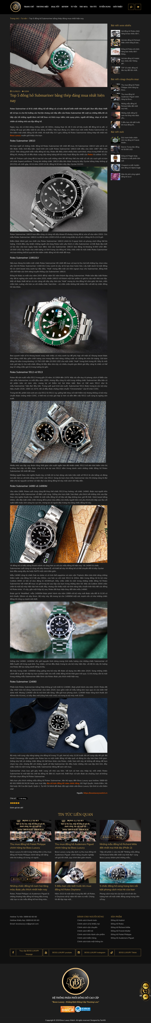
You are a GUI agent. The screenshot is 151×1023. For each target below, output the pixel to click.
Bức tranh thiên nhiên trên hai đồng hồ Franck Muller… (130, 140)
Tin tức (93, 7)
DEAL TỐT (55, 7)
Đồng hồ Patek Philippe (121, 934)
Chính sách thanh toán (87, 920)
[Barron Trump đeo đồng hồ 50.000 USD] (115, 149)
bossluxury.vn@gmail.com (27, 924)
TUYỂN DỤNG (105, 7)
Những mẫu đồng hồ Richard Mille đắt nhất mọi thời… (129, 106)
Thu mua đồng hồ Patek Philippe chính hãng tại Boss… (130, 87)
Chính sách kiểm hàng (86, 938)
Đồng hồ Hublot (118, 920)
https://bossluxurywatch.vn (95, 793)
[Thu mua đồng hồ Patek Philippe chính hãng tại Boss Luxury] (115, 87)
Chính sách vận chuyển (87, 927)
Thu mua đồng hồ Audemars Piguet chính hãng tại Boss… (130, 96)
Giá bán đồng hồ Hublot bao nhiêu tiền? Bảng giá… (130, 60)
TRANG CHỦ (29, 7)
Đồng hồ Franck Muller (120, 931)
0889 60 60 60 (30, 916)
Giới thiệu (118, 7)
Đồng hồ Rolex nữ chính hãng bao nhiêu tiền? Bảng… (130, 51)
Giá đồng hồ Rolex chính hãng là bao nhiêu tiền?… (130, 32)
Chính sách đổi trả (85, 931)
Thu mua (84, 7)
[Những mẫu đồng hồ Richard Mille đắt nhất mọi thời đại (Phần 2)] (115, 106)
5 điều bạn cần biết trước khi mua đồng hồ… (130, 123)
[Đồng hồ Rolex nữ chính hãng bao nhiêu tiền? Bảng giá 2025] (115, 51)
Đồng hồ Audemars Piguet (122, 938)
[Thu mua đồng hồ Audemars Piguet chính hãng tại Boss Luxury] (115, 97)
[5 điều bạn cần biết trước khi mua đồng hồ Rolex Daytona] (115, 124)
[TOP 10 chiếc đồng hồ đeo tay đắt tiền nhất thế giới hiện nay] (115, 70)
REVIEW (65, 7)
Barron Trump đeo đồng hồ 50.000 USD (130, 148)
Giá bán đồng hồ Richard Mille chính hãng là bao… (130, 41)
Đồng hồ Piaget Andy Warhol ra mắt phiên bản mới (130, 158)
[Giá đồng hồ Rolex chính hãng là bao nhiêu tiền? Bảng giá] (115, 33)
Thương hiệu (42, 7)
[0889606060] (146, 986)
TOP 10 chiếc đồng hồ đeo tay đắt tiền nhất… (129, 69)
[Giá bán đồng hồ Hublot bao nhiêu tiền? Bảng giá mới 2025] (115, 61)
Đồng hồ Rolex (117, 924)
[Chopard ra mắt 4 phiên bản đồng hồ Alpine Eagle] (115, 167)
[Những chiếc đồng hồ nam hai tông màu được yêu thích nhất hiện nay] (115, 115)
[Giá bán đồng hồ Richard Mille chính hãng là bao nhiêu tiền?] (115, 42)
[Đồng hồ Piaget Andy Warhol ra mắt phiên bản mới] (115, 158)
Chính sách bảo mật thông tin (90, 941)
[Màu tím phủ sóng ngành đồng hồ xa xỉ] (115, 176)
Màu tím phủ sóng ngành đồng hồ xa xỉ (130, 175)
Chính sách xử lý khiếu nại (88, 924)
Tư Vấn (74, 7)
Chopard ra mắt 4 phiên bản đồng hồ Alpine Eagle (131, 166)
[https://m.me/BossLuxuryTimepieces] (146, 997)
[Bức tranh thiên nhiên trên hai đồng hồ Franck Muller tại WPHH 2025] (115, 140)
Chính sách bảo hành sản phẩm (91, 934)
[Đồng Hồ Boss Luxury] (15, 6)
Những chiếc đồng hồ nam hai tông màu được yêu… (130, 115)
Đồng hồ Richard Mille (120, 927)
